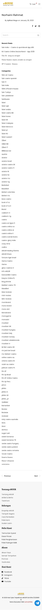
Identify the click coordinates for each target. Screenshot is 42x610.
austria (4, 154)
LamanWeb (28, 602)
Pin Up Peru (6, 381)
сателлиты (5, 464)
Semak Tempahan (9, 556)
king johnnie (6, 281)
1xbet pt (5, 130)
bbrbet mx (6, 195)
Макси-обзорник (8, 461)
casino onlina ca (8, 226)
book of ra (6, 202)
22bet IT (5, 147)
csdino (4, 247)
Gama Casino (7, 261)
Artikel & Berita (7, 497)
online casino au (8, 357)
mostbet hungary (8, 330)
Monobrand (6, 313)
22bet (4, 140)
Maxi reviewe (7, 292)
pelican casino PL (8, 368)
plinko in (5, 392)
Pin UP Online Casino (10, 378)
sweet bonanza (8, 436)
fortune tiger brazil (9, 257)
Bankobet (5, 185)
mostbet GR (6, 326)
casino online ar (8, 230)
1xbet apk (5, 106)
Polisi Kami (6, 520)
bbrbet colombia (8, 192)
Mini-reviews (6, 299)
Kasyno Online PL (8, 278)
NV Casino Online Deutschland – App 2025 (18, 51)
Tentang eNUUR (8, 494)
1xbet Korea (6, 116)
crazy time (6, 244)
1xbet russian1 (7, 137)
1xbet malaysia (7, 123)
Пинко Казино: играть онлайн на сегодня (17, 60)
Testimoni (6, 501)
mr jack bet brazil (8, 350)
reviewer (5, 416)
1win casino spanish (9, 78)
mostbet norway (8, 337)
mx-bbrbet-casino (9, 354)
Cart (34, 3)
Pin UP (4, 371)
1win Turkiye (6, 92)
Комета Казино (7, 457)
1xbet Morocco (7, 127)
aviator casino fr (8, 168)
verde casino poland (10, 447)
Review (4, 409)
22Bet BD (5, 144)
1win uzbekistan (8, 96)
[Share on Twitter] (36, 26)
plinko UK (5, 395)
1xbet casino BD (8, 113)
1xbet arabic (6, 109)
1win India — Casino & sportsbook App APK (18, 47)
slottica (5, 430)
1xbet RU (5, 133)
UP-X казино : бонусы (9, 64)
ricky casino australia (10, 419)
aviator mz (6, 178)
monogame (6, 316)
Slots (3, 423)
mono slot (6, 309)
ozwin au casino (8, 364)
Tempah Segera (8, 514)
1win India (5, 85)
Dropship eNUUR (8, 510)
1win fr (4, 82)
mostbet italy (7, 333)
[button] (38, 35)
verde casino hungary (10, 443)
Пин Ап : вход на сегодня (11, 56)
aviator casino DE (8, 164)
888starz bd (6, 151)
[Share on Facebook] (32, 26)
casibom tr (6, 213)
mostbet (5, 323)
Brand (4, 209)
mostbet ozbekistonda (10, 340)
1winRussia (6, 99)
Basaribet (5, 189)
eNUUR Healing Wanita (10, 251)
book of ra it (6, 206)
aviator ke (5, 175)
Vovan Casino (7, 454)
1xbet (4, 102)
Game (4, 264)
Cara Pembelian (8, 517)
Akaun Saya (6, 552)
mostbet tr (6, 343)
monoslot (5, 319)
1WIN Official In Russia (10, 89)
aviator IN (5, 171)
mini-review (6, 295)
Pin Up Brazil (6, 375)
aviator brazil (7, 161)
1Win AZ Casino (7, 75)
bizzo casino (6, 199)
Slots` (4, 426)
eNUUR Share (7, 254)
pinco (4, 385)
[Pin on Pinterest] (39, 26)
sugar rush (6, 433)
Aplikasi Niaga (12, 20)
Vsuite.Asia (6, 562)
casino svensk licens (9, 237)
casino (4, 219)
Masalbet (5, 288)
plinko (4, 388)
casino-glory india (9, 240)
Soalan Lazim (7, 523)
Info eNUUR (6, 271)
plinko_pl (5, 399)
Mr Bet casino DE (8, 347)
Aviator (4, 157)
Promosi (5, 559)
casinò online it (7, 233)
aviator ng (6, 182)
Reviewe (5, 412)
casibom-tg (6, 216)
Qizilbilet (5, 402)
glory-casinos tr (8, 268)
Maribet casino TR (9, 285)
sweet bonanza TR (9, 440)
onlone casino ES (8, 361)
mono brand (6, 306)
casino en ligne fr (8, 223)
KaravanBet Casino (9, 275)
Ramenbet (6, 405)
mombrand (6, 302)
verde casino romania (10, 450)
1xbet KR (5, 120)
